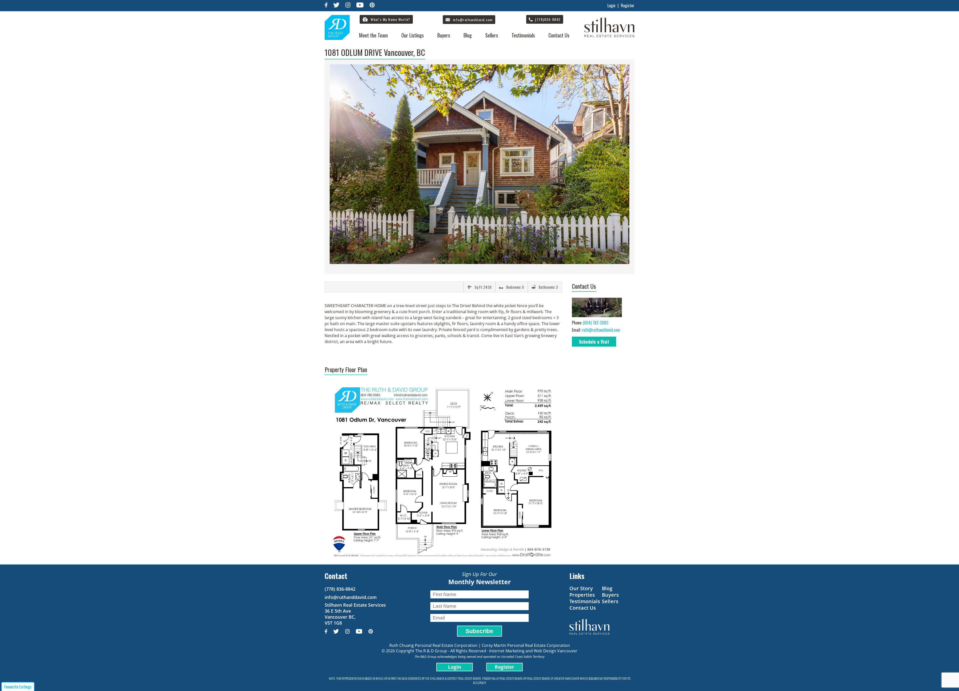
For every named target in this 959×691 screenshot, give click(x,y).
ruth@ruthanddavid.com (601, 330)
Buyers (443, 35)
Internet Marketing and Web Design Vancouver (533, 651)
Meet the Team (373, 35)
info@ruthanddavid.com (351, 597)
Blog (468, 35)
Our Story (581, 588)
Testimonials (523, 35)
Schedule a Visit (594, 341)
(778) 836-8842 (340, 589)
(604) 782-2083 (595, 323)
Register (627, 5)
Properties (582, 594)
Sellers (491, 35)
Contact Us (558, 35)
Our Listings (412, 35)
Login (611, 5)
